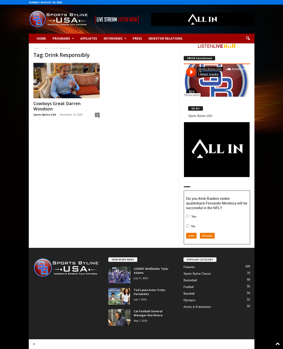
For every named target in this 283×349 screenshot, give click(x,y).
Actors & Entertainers (197, 307)
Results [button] (207, 235)
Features (189, 267)
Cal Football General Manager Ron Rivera (148, 313)
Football (189, 287)
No (193, 226)
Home (41, 38)
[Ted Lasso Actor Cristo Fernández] (119, 296)
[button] (248, 38)
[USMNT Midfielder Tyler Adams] (119, 275)
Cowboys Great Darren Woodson (56, 106)
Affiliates (88, 38)
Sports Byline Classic (197, 273)
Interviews (113, 38)
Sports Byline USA (44, 114)
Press (137, 38)
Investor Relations (165, 38)
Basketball (190, 280)
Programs (61, 38)
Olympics (190, 300)
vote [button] (191, 235)
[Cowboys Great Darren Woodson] (66, 80)
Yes (193, 216)
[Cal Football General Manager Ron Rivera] (119, 317)
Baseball (189, 293)
